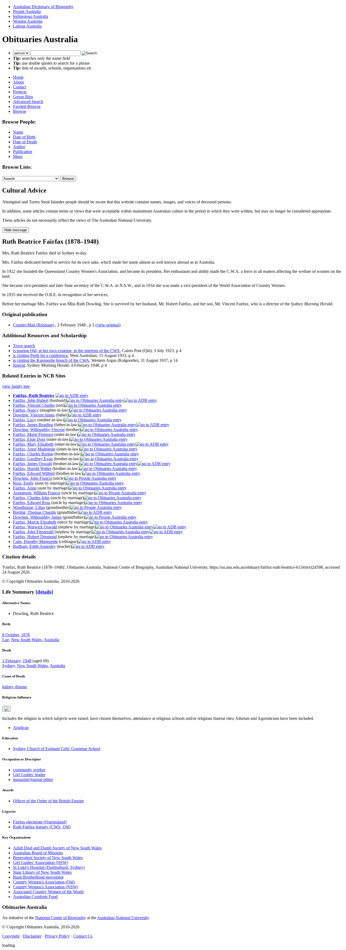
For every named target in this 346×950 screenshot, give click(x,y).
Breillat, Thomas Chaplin (34, 512)
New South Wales (26, 639)
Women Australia (27, 21)
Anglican (21, 727)
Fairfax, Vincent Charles (34, 405)
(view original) (108, 325)
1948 (27, 660)
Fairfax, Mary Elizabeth (33, 444)
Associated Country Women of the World (48, 891)
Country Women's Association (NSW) (45, 887)
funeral (19, 365)
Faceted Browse (27, 106)
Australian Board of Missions (38, 852)
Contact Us (82, 936)
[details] (44, 592)
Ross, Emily (23, 483)
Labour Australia (27, 26)
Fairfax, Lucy (24, 420)
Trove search (24, 345)
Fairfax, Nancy (26, 410)
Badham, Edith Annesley (34, 546)
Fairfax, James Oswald (32, 463)
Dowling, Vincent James (34, 415)
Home (18, 77)
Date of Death (25, 142)
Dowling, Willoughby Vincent (39, 429)
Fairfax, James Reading (33, 424)
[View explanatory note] (6, 709)
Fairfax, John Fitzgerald (33, 531)
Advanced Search (28, 101)
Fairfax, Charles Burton (33, 454)
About (18, 82)
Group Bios (23, 96)
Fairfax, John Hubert (30, 400)
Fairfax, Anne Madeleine (34, 449)
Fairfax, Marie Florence (33, 434)
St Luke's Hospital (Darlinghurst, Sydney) (49, 867)
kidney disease (14, 686)
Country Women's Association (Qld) (44, 882)
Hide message (15, 230)
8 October (10, 635)
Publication (22, 151)
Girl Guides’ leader (29, 774)
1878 (25, 635)
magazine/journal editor (33, 779)
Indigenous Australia (30, 16)
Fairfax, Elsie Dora (29, 439)
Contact (19, 87)
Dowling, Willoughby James (37, 517)
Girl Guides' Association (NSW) (40, 862)
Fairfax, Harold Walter (32, 468)
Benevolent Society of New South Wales (48, 857)
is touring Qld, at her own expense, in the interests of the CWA (66, 350)
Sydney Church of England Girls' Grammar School (56, 748)
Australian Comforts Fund (35, 896)
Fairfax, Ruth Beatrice (33, 395)
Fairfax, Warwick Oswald (35, 527)
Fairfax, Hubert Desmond (35, 536)
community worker (29, 769)
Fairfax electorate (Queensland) (39, 822)
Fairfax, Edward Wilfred (34, 473)
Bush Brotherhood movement (38, 877)
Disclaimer (32, 936)
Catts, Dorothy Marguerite (35, 541)
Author (19, 146)
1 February (11, 660)
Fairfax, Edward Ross (31, 502)
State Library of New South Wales (42, 872)
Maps (17, 156)
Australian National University (123, 917)
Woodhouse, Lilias (29, 507)
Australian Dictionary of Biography (43, 6)
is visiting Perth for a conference (40, 355)
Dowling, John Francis (32, 478)
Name (18, 132)
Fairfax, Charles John (31, 497)
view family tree (16, 386)
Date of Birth (24, 137)
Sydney (8, 665)
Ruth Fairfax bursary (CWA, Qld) (42, 827)
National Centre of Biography (60, 917)
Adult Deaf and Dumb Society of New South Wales (57, 848)
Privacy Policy (57, 936)
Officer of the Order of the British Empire (48, 801)
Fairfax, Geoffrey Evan (33, 458)
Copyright (10, 936)
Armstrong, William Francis (36, 493)
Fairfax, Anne (24, 488)
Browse (19, 111)
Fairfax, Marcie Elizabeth (34, 522)
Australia (51, 639)
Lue (5, 639)
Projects (19, 92)
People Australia (27, 11)
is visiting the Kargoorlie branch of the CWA (51, 360)
